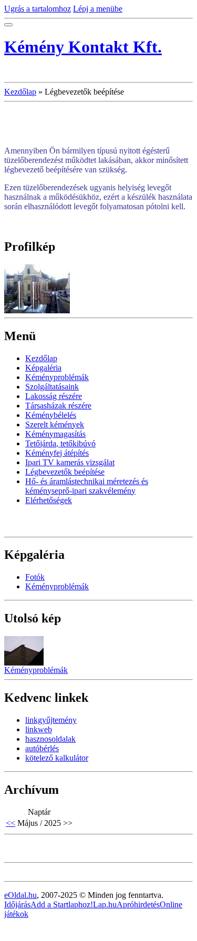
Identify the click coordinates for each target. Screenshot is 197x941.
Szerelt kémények (54, 424)
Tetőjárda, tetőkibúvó (60, 443)
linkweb (38, 729)
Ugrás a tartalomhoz (37, 8)
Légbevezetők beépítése (65, 471)
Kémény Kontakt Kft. (83, 46)
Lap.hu (105, 904)
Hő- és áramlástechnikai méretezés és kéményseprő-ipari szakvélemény (86, 486)
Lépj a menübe (97, 8)
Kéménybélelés (50, 415)
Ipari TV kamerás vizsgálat (70, 462)
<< (10, 823)
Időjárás (17, 904)
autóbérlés (42, 748)
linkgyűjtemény (51, 719)
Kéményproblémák (57, 377)
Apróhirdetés (138, 904)
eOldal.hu (20, 895)
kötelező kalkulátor (56, 757)
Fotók (35, 576)
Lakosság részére (53, 396)
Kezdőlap (20, 91)
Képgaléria (43, 367)
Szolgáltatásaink (52, 386)
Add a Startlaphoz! (61, 904)
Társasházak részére (58, 405)
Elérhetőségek (48, 500)
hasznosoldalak (50, 738)
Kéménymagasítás (55, 433)
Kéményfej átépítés (57, 452)
